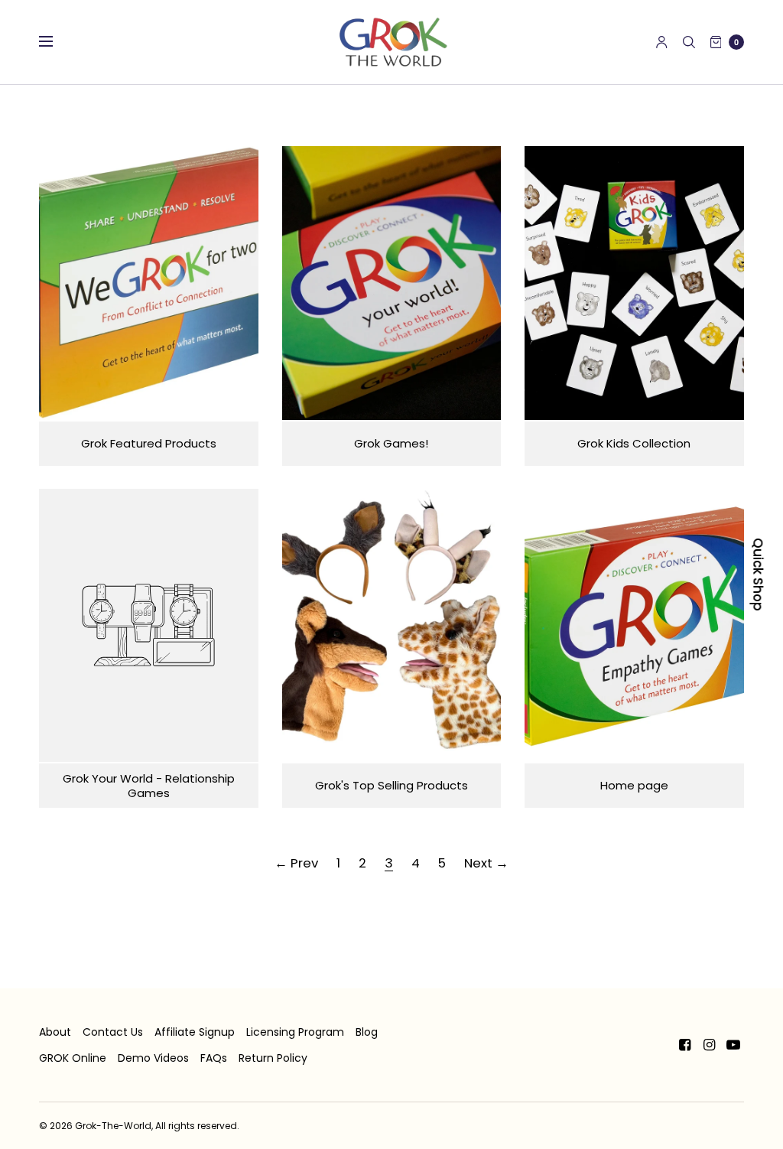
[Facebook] (684, 1045)
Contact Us (113, 1032)
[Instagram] (709, 1045)
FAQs (213, 1058)
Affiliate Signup (194, 1032)
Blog (367, 1032)
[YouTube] (733, 1045)
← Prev (296, 863)
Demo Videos (153, 1058)
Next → (486, 863)
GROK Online (72, 1058)
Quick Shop (758, 574)
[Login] (662, 42)
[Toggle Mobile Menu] (56, 42)
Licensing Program (295, 1032)
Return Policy (273, 1058)
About (55, 1032)
